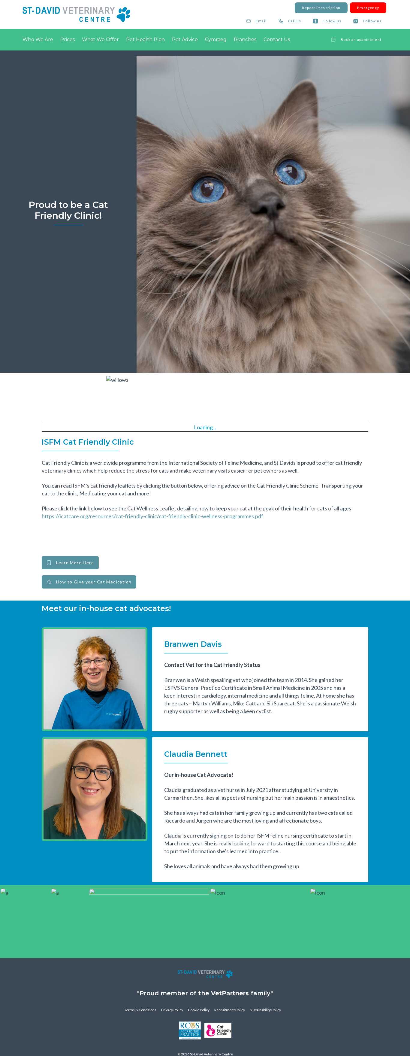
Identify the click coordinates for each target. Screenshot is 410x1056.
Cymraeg (216, 39)
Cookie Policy (199, 1010)
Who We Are (38, 39)
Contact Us (277, 39)
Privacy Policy (172, 1010)
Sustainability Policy (265, 1010)
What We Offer (100, 39)
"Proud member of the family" (205, 993)
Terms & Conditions (140, 1010)
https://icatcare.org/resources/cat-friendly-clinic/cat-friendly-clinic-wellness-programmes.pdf (152, 516)
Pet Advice (185, 39)
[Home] (76, 14)
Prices (67, 39)
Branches (245, 39)
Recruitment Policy (229, 1010)
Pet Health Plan (145, 39)
